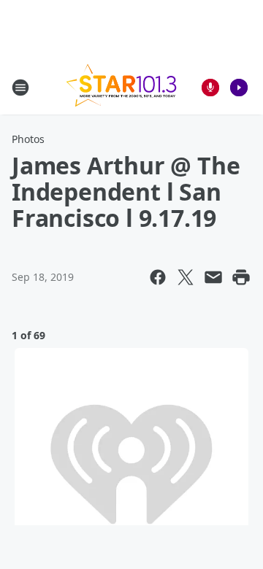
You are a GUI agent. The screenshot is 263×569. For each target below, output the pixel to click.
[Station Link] (121, 87)
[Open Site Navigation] (20, 87)
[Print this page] (241, 277)
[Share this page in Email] (213, 277)
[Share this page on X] (185, 277)
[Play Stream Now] (239, 87)
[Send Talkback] (210, 87)
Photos (28, 139)
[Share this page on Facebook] (158, 277)
